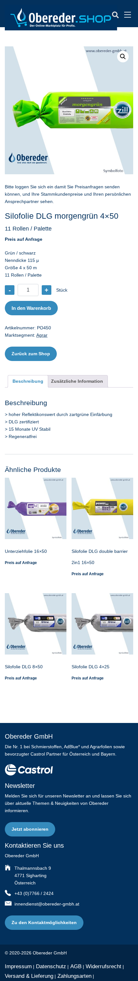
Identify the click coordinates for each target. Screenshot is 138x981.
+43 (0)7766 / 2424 (34, 893)
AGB (76, 966)
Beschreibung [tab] (28, 381)
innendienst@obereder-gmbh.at (46, 903)
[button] (123, 56)
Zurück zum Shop (31, 353)
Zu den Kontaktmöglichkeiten (44, 922)
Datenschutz (51, 966)
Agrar (41, 335)
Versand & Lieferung (29, 976)
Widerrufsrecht (103, 966)
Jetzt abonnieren (30, 829)
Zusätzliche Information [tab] (77, 381)
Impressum (18, 966)
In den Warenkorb (31, 308)
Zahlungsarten (74, 976)
